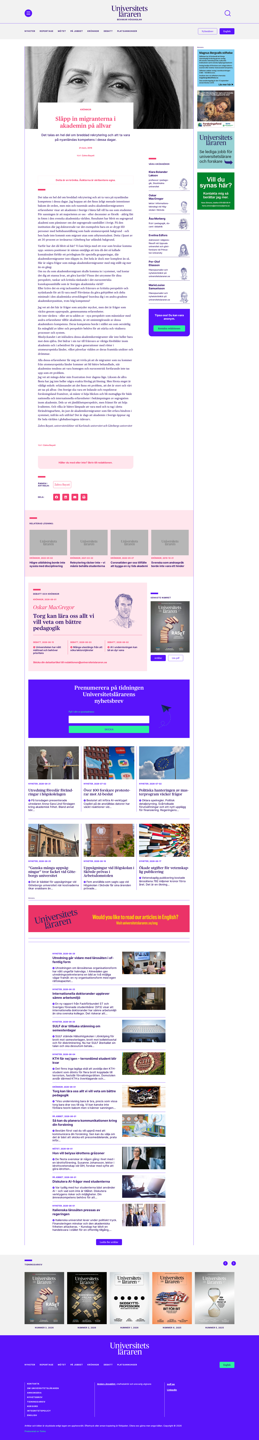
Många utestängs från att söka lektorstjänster (86, 649)
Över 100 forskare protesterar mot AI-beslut (107, 792)
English (32, 1415)
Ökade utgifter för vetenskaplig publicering (164, 870)
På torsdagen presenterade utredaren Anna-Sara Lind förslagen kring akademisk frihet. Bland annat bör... (51, 805)
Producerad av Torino (35, 1431)
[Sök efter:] (229, 13)
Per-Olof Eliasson (154, 263)
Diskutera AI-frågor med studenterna (81, 1181)
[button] (56, 497)
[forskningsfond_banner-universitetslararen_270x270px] (215, 126)
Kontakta (33, 1384)
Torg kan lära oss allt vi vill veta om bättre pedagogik (63, 622)
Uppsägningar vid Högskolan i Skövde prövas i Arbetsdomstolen (109, 872)
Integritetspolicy (39, 1411)
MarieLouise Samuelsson (157, 286)
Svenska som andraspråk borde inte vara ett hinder (167, 564)
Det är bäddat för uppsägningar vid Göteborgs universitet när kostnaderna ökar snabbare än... (53, 885)
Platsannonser (127, 31)
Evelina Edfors (158, 235)
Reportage (46, 31)
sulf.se (171, 1384)
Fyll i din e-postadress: (82, 711)
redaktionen (105, 462)
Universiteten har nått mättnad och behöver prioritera (47, 650)
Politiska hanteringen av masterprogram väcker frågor (164, 792)
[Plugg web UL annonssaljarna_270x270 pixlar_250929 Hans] (215, 208)
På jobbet (76, 31)
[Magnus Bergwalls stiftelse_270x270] (215, 85)
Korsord (32, 1406)
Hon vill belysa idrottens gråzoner (78, 1153)
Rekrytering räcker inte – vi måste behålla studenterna (87, 564)
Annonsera (34, 1393)
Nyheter (30, 31)
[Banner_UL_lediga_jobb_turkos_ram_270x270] (215, 167)
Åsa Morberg (157, 218)
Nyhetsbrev (35, 1397)
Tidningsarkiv (36, 1402)
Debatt (108, 31)
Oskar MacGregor (156, 197)
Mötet (62, 31)
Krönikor (93, 31)
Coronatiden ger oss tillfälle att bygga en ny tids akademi (129, 564)
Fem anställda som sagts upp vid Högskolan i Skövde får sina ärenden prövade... (107, 885)
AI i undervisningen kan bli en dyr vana (122, 649)
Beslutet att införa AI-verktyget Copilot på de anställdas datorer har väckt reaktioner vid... (107, 803)
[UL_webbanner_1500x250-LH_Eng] (109, 931)
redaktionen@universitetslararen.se (85, 662)
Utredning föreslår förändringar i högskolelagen (50, 792)
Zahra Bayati (62, 484)
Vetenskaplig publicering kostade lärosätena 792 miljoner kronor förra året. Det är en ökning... (162, 881)
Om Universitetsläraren (43, 1388)
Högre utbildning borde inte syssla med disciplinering (47, 564)
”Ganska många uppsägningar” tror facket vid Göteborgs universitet (52, 872)
